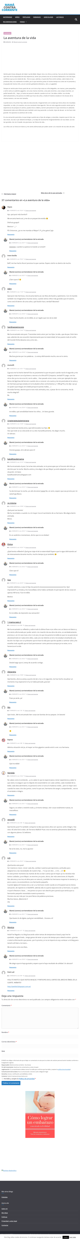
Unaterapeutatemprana (18, 420)
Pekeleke (5, 1197)
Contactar (5, 1225)
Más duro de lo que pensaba (51, 193)
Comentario (7, 1005)
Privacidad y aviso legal (9, 1221)
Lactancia (60, 17)
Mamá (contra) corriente (20, 42)
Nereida (11, 772)
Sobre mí (5, 1209)
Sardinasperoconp (15, 327)
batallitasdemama (15, 459)
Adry (9, 288)
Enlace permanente (30, 210)
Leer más (72, 1237)
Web (3, 1051)
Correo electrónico (9, 1042)
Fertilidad (26, 17)
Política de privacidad (27, 1079)
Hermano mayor (10, 194)
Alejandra (11, 671)
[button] (26, 21)
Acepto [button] (66, 1237)
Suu (9, 579)
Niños (17, 17)
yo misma (11, 503)
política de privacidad (64, 1069)
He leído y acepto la (20, 1079)
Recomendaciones (10, 22)
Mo (8, 707)
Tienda (22, 22)
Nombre (5, 1032)
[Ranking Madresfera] (9, 1170)
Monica (10, 927)
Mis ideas (5, 1213)
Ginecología (48, 17)
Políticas (4, 1217)
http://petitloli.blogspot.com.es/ (19, 986)
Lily (8, 858)
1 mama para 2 (14, 622)
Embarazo (37, 17)
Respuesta (10, 234)
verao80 (11, 819)
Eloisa (10, 544)
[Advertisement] (39, 58)
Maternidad (7, 17)
